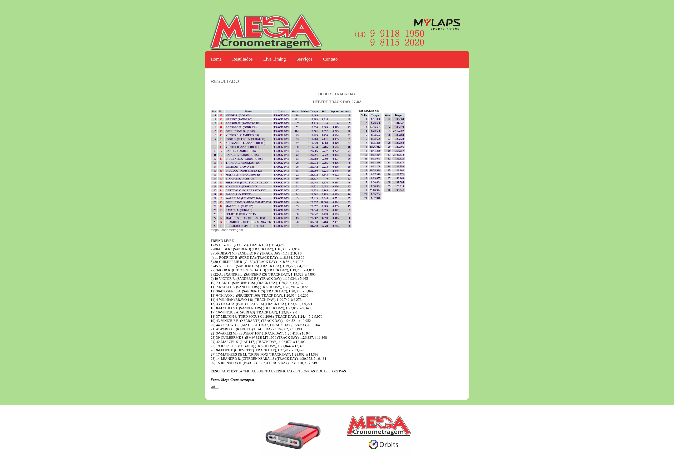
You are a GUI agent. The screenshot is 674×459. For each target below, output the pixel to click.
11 (221, 127)
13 (221, 139)
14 (221, 222)
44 (221, 190)
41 (221, 194)
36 (221, 158)
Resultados (242, 59)
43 (221, 186)
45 (221, 135)
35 (221, 115)
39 (221, 202)
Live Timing (274, 59)
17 (221, 218)
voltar (215, 387)
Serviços (304, 59)
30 (221, 131)
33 (221, 170)
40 (221, 147)
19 (221, 210)
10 (221, 178)
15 (221, 225)
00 (221, 119)
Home (216, 59)
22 (221, 143)
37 (221, 182)
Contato (330, 59)
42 (221, 206)
